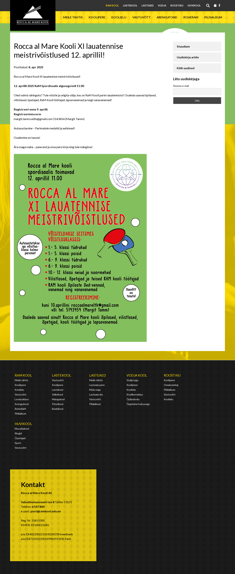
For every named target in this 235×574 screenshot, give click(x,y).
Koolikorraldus (134, 394)
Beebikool (57, 408)
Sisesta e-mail (181, 85)
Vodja (162, 5)
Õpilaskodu (133, 399)
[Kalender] (215, 5)
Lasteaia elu (96, 394)
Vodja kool (136, 375)
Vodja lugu (132, 380)
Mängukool (58, 399)
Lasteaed (148, 5)
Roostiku (176, 5)
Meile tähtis (73, 17)
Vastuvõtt (141, 17)
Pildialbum (213, 17)
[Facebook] (219, 5)
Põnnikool (57, 404)
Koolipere (97, 17)
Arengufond (167, 17)
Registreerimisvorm (27, 114)
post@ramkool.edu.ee (45, 511)
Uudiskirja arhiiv (188, 57)
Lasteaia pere (97, 384)
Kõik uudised (185, 68)
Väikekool (57, 394)
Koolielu (118, 17)
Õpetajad (20, 438)
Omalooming (171, 384)
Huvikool (194, 5)
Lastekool (130, 5)
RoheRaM (190, 17)
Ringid (18, 433)
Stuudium (183, 46)
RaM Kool (112, 5)
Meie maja (95, 389)
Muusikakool (22, 428)
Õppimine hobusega (138, 404)
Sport (18, 442)
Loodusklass (22, 399)
